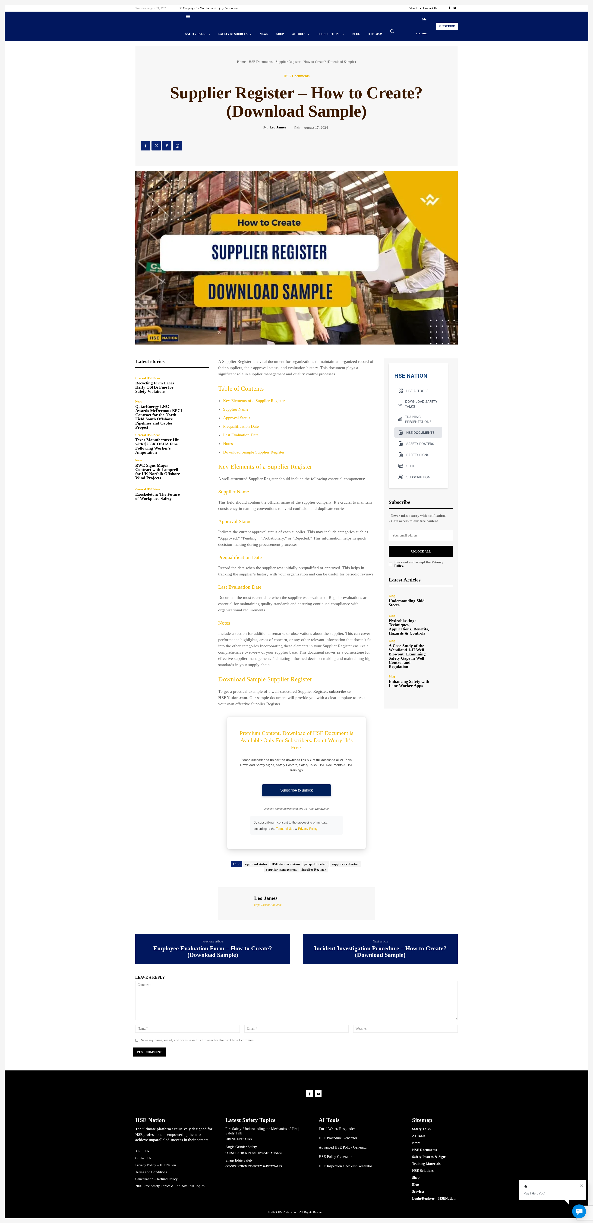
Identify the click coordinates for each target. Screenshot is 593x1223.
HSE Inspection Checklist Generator (345, 1166)
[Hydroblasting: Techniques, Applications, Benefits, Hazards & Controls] (443, 623)
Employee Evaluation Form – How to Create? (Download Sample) (212, 951)
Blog (392, 595)
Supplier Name (235, 409)
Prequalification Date (241, 426)
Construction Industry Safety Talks (253, 1153)
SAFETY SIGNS (417, 455)
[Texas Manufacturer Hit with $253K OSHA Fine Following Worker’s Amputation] (198, 444)
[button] (392, 31)
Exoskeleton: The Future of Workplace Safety (157, 496)
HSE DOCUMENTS (420, 432)
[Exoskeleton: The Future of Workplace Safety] (198, 494)
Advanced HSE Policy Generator (343, 1147)
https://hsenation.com (267, 905)
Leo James (278, 127)
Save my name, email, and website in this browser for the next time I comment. (198, 1040)
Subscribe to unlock (296, 790)
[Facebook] (449, 8)
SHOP (410, 466)
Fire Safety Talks (238, 1139)
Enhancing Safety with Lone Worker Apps (409, 683)
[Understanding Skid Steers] (443, 600)
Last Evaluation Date (241, 435)
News (138, 401)
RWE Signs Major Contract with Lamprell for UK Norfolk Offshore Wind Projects (157, 471)
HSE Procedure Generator (338, 1138)
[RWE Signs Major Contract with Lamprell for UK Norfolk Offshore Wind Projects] (198, 469)
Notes (228, 443)
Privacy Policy (308, 828)
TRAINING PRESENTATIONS (418, 419)
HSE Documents (261, 62)
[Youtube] (455, 8)
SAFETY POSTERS (420, 444)
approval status (256, 864)
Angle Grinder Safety (241, 1147)
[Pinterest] (166, 145)
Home (241, 62)
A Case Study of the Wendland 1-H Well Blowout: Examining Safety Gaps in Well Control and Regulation (407, 656)
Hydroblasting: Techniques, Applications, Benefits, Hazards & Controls (409, 626)
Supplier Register (313, 869)
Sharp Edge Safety (239, 1160)
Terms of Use (285, 828)
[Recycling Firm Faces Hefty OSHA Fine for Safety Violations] (198, 385)
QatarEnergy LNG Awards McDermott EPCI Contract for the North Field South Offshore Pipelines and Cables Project (158, 417)
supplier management (281, 869)
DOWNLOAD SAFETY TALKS (421, 403)
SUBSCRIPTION (418, 477)
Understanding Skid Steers (407, 602)
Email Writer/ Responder (337, 1129)
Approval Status (236, 417)
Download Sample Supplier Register (253, 452)
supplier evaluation (346, 864)
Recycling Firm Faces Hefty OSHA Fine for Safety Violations (154, 387)
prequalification (315, 864)
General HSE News (147, 378)
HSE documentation (286, 864)
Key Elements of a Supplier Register (254, 400)
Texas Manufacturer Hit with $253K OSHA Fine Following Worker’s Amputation (157, 446)
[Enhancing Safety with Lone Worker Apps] (443, 681)
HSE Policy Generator (335, 1157)
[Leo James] (235, 903)
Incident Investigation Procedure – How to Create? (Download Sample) (380, 951)
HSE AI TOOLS (417, 391)
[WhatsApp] (177, 145)
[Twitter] (156, 145)
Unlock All (421, 551)
